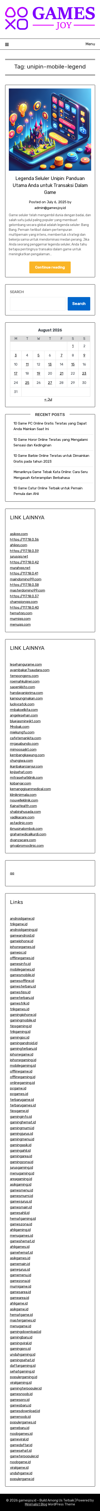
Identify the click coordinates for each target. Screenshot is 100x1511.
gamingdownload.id (25, 1332)
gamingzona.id (21, 1162)
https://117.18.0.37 (24, 596)
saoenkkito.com (22, 687)
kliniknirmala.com (23, 795)
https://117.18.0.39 (24, 551)
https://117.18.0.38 (24, 585)
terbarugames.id (23, 1105)
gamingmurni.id (22, 1128)
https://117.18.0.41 (24, 573)
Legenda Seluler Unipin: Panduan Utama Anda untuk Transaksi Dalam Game (50, 185)
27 (50, 383)
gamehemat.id (21, 1252)
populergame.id (22, 1479)
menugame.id (20, 1326)
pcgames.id (19, 1094)
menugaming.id (22, 1173)
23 (84, 373)
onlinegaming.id (22, 1083)
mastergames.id (23, 1320)
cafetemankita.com (25, 738)
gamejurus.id (20, 1269)
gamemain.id (20, 1264)
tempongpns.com (24, 676)
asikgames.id (20, 1258)
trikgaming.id (20, 1032)
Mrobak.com (19, 727)
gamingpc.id (19, 1037)
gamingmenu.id (22, 1139)
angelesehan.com (24, 715)
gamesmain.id (21, 1207)
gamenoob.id (20, 1417)
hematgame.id (21, 1315)
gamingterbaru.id (23, 1049)
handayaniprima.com (26, 693)
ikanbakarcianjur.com (26, 766)
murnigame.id (20, 1286)
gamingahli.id (20, 1150)
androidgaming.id (23, 930)
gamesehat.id (21, 1451)
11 (27, 364)
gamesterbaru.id (23, 986)
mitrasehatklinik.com (26, 777)
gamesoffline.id (22, 981)
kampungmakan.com (26, 698)
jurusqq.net (19, 556)
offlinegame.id (21, 1071)
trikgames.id (19, 1009)
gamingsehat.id (22, 1360)
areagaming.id (21, 1179)
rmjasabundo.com (24, 744)
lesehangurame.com (26, 664)
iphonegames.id (22, 947)
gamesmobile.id (22, 975)
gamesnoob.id (21, 1394)
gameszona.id (21, 1224)
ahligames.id (20, 1247)
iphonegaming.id (23, 1060)
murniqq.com (20, 619)
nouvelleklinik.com (24, 800)
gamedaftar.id (21, 1445)
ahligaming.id (20, 1230)
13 (50, 364)
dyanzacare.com (23, 840)
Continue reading (50, 267)
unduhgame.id (21, 1473)
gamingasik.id (20, 1145)
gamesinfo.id (20, 964)
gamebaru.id (19, 1428)
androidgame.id (22, 918)
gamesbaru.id (20, 1405)
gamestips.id (20, 992)
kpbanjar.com (20, 783)
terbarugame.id (22, 1100)
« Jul (48, 399)
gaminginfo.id (21, 1117)
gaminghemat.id (23, 1122)
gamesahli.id (20, 1213)
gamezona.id (20, 1281)
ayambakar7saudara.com (30, 670)
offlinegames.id (22, 958)
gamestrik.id (19, 1003)
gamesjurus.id (21, 1201)
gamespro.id (20, 1400)
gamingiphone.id (23, 1015)
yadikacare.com (22, 817)
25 (27, 383)
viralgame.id (19, 1467)
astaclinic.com (21, 823)
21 (61, 373)
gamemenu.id (20, 1275)
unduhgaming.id (22, 1354)
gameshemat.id (22, 1241)
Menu (90, 44)
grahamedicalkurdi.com (28, 834)
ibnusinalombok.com (26, 829)
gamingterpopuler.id (26, 1388)
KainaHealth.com (23, 806)
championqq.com (24, 602)
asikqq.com (19, 534)
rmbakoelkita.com (24, 710)
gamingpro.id (20, 1349)
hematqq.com (21, 613)
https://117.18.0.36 (24, 539)
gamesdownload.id (25, 1411)
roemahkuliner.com (25, 681)
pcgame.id (18, 1088)
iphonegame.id (21, 1054)
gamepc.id (18, 952)
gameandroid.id (22, 935)
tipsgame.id (19, 1111)
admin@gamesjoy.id (50, 208)
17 (15, 373)
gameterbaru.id (22, 998)
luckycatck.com (22, 704)
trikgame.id (18, 924)
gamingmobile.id (23, 1020)
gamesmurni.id (21, 1196)
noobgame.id (20, 1462)
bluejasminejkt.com (25, 721)
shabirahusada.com (25, 812)
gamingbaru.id (21, 1337)
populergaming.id (23, 1377)
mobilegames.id (22, 969)
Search (17, 292)
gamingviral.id (21, 1343)
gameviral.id (19, 1439)
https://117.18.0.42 (24, 562)
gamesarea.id (20, 1292)
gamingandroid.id (23, 1043)
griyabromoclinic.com (27, 846)
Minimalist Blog (36, 1504)
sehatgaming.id (22, 1371)
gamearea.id (19, 1298)
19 (38, 373)
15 (73, 364)
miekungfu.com (22, 732)
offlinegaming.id (22, 1077)
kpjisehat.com (21, 772)
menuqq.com (20, 624)
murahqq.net (20, 568)
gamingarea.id (21, 1156)
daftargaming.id (23, 1366)
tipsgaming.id (21, 1026)
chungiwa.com (21, 761)
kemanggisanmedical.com (30, 789)
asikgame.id (19, 1309)
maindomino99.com (25, 579)
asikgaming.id (20, 1184)
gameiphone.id (21, 941)
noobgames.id (21, 1434)
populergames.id (23, 1422)
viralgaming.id (21, 1382)
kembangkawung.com (27, 755)
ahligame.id (19, 1303)
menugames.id (21, 1235)
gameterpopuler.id (24, 1456)
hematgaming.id (23, 1219)
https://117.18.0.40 (24, 607)
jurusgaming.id (21, 1167)
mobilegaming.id (23, 1065)
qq (12, 873)
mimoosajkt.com (23, 749)
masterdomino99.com (27, 590)
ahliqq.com (18, 545)
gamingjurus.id (21, 1134)
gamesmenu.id (21, 1190)
